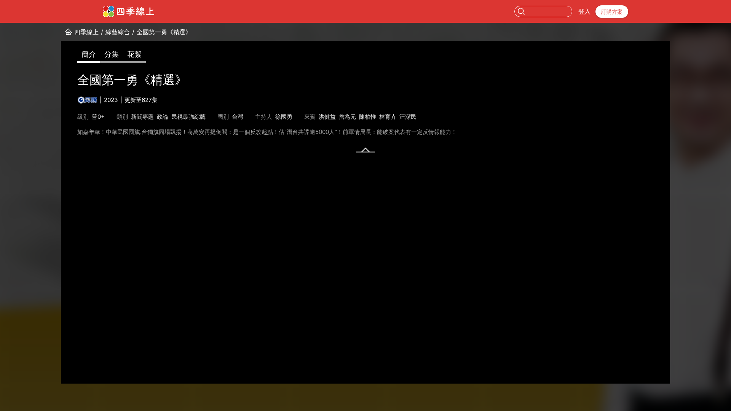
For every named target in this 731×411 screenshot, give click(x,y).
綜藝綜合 (117, 32)
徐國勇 (283, 116)
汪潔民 (408, 116)
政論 (162, 116)
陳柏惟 (367, 116)
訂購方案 (611, 11)
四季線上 (86, 32)
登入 (584, 11)
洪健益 (327, 116)
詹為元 (347, 116)
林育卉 (387, 116)
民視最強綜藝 (188, 116)
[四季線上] (128, 11)
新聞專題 (142, 116)
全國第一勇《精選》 (164, 32)
